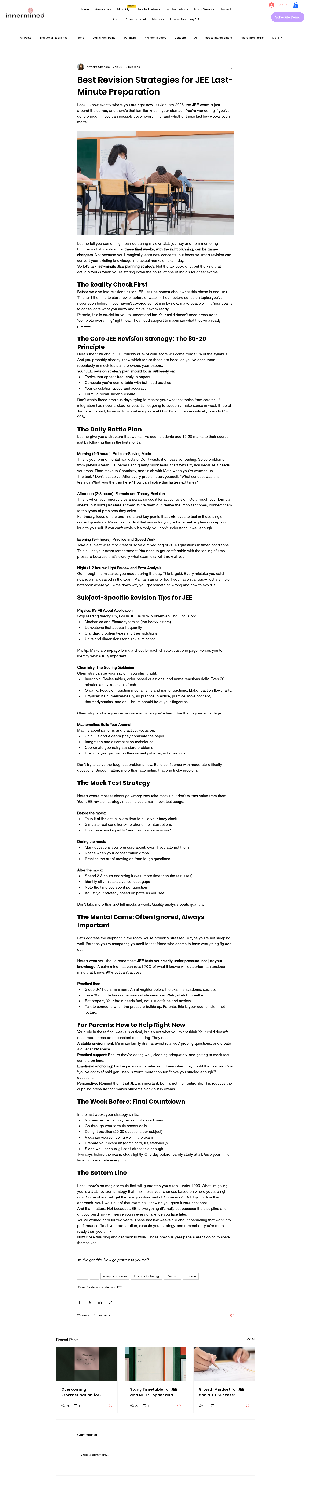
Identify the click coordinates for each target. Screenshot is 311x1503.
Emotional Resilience (53, 37)
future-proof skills (252, 37)
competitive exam (115, 1276)
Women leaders (155, 37)
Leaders (180, 37)
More (275, 37)
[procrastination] (86, 1364)
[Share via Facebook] (79, 1302)
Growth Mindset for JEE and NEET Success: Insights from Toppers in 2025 (223, 1392)
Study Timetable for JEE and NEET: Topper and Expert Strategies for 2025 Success (153, 1392)
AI (195, 37)
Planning (172, 1276)
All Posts (25, 37)
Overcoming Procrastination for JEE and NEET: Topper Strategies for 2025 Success (83, 1392)
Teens (80, 37)
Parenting (130, 37)
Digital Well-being (104, 37)
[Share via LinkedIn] (100, 1302)
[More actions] (231, 66)
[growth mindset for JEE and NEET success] (224, 1364)
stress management (218, 37)
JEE (82, 1276)
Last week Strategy (147, 1276)
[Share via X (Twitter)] (90, 1302)
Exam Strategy (88, 1287)
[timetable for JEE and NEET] (155, 1364)
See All (250, 1339)
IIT (94, 1276)
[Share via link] (110, 1302)
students (107, 1287)
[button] (295, 5)
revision (191, 1276)
